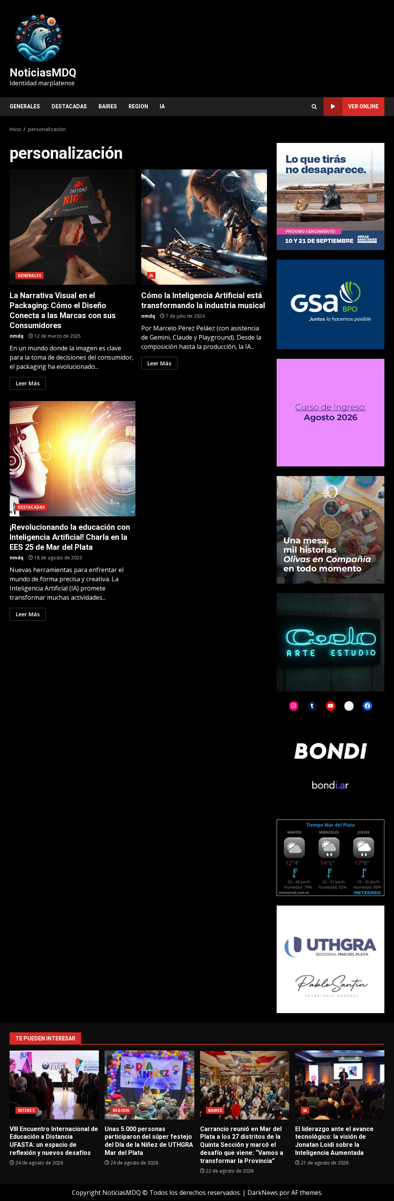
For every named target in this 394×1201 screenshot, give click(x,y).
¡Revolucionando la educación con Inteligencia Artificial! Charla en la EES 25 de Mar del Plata (72, 458)
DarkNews (262, 1192)
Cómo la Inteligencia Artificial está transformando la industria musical (204, 227)
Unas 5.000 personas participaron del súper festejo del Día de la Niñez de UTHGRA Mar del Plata (149, 1085)
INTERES (26, 1110)
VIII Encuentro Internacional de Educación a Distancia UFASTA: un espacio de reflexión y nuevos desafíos (54, 1085)
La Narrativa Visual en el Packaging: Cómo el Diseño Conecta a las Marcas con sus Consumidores (72, 227)
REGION (138, 106)
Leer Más (28, 383)
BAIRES (107, 106)
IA (162, 106)
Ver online (363, 106)
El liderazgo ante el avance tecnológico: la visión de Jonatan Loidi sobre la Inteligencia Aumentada (339, 1085)
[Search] (314, 106)
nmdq (16, 336)
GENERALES (25, 106)
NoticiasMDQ (43, 72)
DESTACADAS (69, 106)
